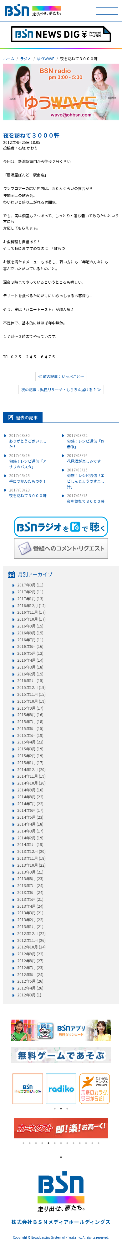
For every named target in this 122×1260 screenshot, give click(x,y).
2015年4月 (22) (30, 741)
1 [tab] (55, 1108)
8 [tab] (67, 1143)
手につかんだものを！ (28, 478)
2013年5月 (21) (30, 899)
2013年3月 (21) (30, 912)
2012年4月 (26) (30, 987)
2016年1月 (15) (30, 680)
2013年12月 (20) (31, 851)
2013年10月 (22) (31, 865)
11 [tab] (86, 1143)
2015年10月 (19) (31, 701)
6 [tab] (55, 1143)
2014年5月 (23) (30, 817)
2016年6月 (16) (30, 646)
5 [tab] (48, 1143)
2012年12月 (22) (31, 933)
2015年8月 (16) (30, 714)
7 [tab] (61, 1143)
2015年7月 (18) (30, 721)
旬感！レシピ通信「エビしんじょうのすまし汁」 (85, 478)
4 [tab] (42, 1143)
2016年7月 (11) (30, 639)
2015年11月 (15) (31, 694)
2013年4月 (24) (30, 906)
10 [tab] (80, 1143)
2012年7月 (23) (30, 967)
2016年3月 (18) (30, 666)
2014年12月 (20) (31, 769)
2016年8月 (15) (30, 632)
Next (116, 1089)
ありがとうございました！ (28, 441)
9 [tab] (73, 1143)
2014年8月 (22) (30, 796)
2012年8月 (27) (30, 960)
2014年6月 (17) (30, 810)
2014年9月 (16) (30, 789)
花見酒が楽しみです (84, 458)
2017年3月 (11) (30, 584)
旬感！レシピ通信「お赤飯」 (85, 441)
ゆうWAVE (45, 58)
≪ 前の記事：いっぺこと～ (61, 376)
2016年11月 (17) (31, 612)
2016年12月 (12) (31, 605)
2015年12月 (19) (31, 687)
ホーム (8, 58)
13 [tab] (98, 1143)
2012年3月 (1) (29, 994)
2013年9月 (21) (30, 871)
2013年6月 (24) (30, 892)
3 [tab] (67, 1108)
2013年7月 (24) (30, 885)
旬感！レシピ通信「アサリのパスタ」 (28, 461)
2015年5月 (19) (30, 735)
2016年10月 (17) (31, 619)
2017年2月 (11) (30, 591)
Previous (6, 1089)
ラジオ (25, 58)
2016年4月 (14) (30, 660)
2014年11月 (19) (31, 776)
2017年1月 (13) (30, 598)
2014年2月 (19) (30, 837)
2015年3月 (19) (30, 748)
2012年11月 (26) (31, 940)
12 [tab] (92, 1143)
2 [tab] (61, 1108)
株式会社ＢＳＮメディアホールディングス (60, 1222)
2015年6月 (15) (30, 728)
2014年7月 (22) (30, 803)
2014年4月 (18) (30, 824)
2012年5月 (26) (30, 981)
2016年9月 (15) (30, 625)
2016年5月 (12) (30, 653)
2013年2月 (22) (30, 919)
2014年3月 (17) (30, 830)
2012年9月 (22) (30, 953)
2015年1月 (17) (30, 762)
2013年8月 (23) (30, 878)
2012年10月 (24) (31, 946)
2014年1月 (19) (30, 844)
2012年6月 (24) (30, 974)
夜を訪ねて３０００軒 (31, 135)
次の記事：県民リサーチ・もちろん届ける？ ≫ (61, 389)
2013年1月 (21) (30, 926)
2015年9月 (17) (30, 708)
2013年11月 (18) (31, 858)
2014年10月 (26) (31, 782)
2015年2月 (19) (30, 755)
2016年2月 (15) (30, 673)
